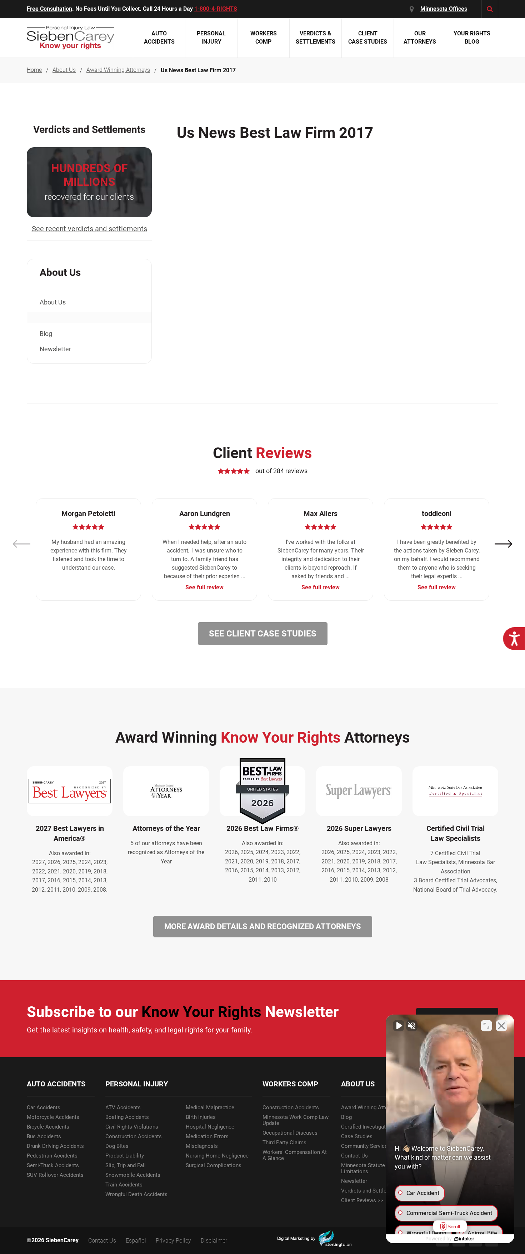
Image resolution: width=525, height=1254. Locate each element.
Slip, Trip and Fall (125, 1166)
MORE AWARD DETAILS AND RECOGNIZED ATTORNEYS (262, 926)
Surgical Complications (213, 1166)
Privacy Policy (173, 1240)
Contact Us (354, 1156)
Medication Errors (207, 1137)
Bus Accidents (44, 1137)
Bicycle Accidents (48, 1127)
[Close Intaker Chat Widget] (501, 1025)
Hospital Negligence (210, 1127)
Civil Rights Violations (131, 1127)
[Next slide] (503, 544)
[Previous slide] (21, 544)
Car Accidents (43, 1108)
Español (136, 1240)
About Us (64, 70)
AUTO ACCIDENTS (56, 1084)
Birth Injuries (201, 1117)
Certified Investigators (367, 1127)
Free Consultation (49, 8)
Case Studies (356, 1137)
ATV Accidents (123, 1108)
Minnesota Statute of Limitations (366, 1169)
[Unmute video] (398, 1025)
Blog (46, 333)
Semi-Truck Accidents (53, 1166)
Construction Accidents (133, 1137)
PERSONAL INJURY (136, 1084)
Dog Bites (117, 1146)
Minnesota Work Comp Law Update (295, 1120)
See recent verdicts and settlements (89, 228)
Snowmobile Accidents (132, 1175)
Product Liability (124, 1156)
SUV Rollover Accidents (55, 1175)
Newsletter (55, 349)
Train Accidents (123, 1185)
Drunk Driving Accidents (55, 1146)
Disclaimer (214, 1240)
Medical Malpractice (210, 1108)
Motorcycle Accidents (53, 1117)
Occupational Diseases (290, 1133)
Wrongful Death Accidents (136, 1194)
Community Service (364, 1146)
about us (53, 302)
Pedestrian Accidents (52, 1156)
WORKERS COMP (290, 1084)
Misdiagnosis (202, 1146)
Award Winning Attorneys (118, 70)
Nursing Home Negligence (217, 1156)
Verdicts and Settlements (371, 1191)
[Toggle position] (486, 1025)
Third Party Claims (284, 1143)
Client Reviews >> (362, 1201)
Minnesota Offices (443, 8)
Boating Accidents (127, 1117)
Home (34, 70)
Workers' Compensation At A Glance (294, 1155)
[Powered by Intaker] (464, 1239)
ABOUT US (358, 1084)
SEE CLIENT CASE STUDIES (262, 634)
